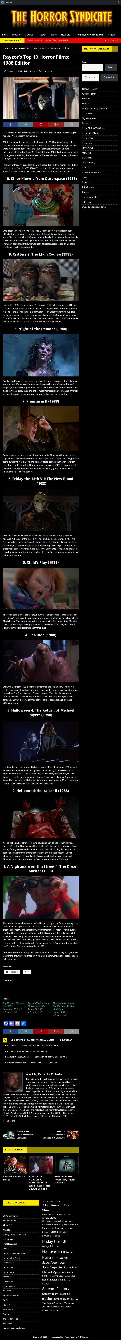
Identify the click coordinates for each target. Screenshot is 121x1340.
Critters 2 (10, 1046)
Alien (59, 1201)
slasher (47, 1299)
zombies (53, 1310)
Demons (45, 1232)
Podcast (16, 35)
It (52, 1258)
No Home (86, 167)
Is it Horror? (87, 158)
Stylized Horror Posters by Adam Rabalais (65, 1179)
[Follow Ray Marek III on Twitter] (7, 1121)
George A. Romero (51, 1246)
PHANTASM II (37, 1062)
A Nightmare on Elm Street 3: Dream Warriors (58, 1214)
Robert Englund (50, 1279)
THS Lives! (86, 202)
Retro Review (88, 187)
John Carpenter (52, 1267)
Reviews (29, 35)
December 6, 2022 (14, 71)
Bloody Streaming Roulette (94, 108)
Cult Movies (87, 113)
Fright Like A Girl (89, 118)
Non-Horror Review (90, 172)
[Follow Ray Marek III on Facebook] (3, 1121)
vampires (55, 1307)
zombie (45, 1310)
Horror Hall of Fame (91, 133)
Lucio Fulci (70, 1267)
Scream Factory (55, 1288)
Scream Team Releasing (56, 1293)
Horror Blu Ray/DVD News (93, 128)
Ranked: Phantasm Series (14, 1178)
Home (5, 35)
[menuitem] (2, 2)
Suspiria (74, 1299)
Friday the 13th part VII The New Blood (40, 1046)
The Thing (46, 1307)
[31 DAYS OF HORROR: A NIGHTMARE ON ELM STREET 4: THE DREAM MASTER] (41, 1165)
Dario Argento (71, 1224)
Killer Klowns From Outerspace (51, 1057)
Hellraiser (68, 1252)
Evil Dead (63, 1232)
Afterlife (86, 104)
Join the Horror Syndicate (89, 35)
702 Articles (56, 1074)
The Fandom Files (90, 197)
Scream (46, 1283)
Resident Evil (70, 1276)
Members (65, 35)
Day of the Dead (67, 1228)
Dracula (54, 1231)
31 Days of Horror (90, 89)
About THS (87, 99)
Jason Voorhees (53, 1262)
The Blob (52, 1062)
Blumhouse (69, 1221)
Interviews (86, 153)
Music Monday (88, 162)
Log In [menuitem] (9, 2)
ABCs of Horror (89, 94)
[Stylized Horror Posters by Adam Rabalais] (67, 1165)
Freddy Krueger (52, 1236)
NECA (64, 1273)
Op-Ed (84, 177)
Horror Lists (47, 71)
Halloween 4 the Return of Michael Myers (26, 1051)
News (42, 35)
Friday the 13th (55, 1241)
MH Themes (83, 1337)
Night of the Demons (15, 1062)
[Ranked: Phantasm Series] (15, 1165)
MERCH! (111, 35)
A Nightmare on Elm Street (55, 1208)
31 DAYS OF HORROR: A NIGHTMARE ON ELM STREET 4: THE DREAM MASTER (39, 1182)
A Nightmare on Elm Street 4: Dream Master (32, 1040)
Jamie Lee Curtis (61, 1258)
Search (85, 62)
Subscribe (109, 77)
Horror (46, 1257)
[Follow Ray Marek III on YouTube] (12, 1121)
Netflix (70, 1272)
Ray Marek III (31, 71)
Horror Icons (87, 138)
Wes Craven (65, 1307)
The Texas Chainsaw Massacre (58, 1303)
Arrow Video (49, 1217)
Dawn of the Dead (50, 1228)
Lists (54, 35)
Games (85, 123)
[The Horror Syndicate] (60, 30)
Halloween (52, 1251)
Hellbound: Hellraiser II (17, 1057)
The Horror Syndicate (96, 48)
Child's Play (66, 1040)
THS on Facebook (15, 1202)
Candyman (46, 1225)
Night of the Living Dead (52, 1276)
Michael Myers (51, 1272)
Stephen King (61, 1298)
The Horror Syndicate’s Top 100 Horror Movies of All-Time (63, 1006)
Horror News (87, 148)
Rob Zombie (65, 1280)
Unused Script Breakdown (94, 207)
